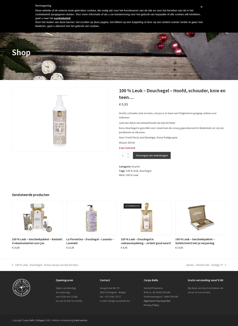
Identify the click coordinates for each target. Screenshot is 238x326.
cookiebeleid (62, 18)
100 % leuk (132, 170)
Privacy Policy (151, 305)
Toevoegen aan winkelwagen (152, 155)
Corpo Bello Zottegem (33, 320)
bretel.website (80, 320)
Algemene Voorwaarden (157, 300)
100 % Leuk (132, 175)
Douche (136, 166)
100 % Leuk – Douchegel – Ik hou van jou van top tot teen (45, 265)
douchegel (145, 170)
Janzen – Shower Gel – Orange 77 (204, 265)
